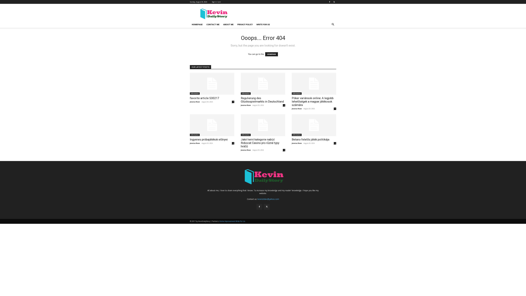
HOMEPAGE (271, 54)
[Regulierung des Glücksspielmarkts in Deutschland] (263, 84)
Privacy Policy (245, 24)
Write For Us (263, 24)
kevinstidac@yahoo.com (268, 199)
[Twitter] (334, 2)
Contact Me (212, 24)
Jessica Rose (195, 102)
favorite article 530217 (204, 98)
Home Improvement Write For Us (232, 221)
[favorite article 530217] (212, 84)
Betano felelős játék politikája (310, 139)
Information (195, 93)
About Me (228, 24)
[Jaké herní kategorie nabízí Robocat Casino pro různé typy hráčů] (263, 125)
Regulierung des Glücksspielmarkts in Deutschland (262, 99)
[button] (333, 24)
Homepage (197, 24)
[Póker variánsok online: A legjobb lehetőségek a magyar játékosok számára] (314, 84)
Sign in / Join (216, 2)
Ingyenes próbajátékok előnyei (209, 139)
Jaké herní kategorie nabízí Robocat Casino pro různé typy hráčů (260, 143)
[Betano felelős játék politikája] (314, 125)
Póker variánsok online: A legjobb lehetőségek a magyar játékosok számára (313, 101)
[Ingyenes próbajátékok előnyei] (212, 125)
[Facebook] (330, 2)
